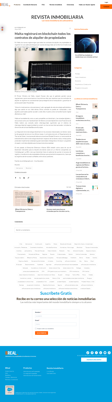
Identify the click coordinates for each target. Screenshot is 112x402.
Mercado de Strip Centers (38, 261)
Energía (68, 275)
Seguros (60, 285)
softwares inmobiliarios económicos (68, 288)
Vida (80, 261)
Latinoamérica (28, 251)
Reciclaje (21, 285)
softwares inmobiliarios (49, 288)
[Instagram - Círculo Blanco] (109, 352)
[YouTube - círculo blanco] (105, 352)
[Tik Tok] (87, 352)
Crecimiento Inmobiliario (36, 247)
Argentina (47, 244)
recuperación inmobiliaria (33, 285)
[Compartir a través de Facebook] (15, 178)
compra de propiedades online (31, 271)
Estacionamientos (29, 264)
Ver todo (68, 187)
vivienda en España (85, 288)
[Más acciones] (70, 28)
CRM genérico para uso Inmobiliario (56, 271)
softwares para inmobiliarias (88, 264)
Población (61, 251)
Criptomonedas (61, 254)
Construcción (38, 244)
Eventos (95, 257)
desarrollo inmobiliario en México (46, 275)
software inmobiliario (70, 261)
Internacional (19, 168)
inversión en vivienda (25, 278)
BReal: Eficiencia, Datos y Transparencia (24, 210)
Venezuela (25, 268)
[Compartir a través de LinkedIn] (24, 178)
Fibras (84, 275)
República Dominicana (49, 285)
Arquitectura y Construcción (38, 268)
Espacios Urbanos (91, 251)
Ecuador (60, 275)
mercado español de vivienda (41, 278)
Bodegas (78, 268)
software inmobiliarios (87, 285)
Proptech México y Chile (88, 281)
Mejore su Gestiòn (23, 261)
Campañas (87, 268)
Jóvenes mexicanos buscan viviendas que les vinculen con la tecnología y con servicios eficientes (57, 210)
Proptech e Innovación (21, 172)
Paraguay (89, 278)
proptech (52, 281)
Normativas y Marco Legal (67, 247)
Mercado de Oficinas (34, 254)
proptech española (74, 281)
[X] (96, 352)
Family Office (76, 275)
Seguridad (48, 264)
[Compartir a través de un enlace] (28, 178)
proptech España (61, 281)
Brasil (92, 261)
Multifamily (73, 257)
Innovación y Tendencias (20, 247)
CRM (43, 271)
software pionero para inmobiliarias (31, 288)
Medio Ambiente (52, 251)
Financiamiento (22, 254)
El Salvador (19, 264)
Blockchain (28, 168)
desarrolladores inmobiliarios (27, 275)
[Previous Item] (77, 43)
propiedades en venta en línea (25, 281)
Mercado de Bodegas (62, 257)
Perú (68, 251)
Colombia (18, 251)
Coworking (59, 261)
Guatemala (40, 264)
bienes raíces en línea (54, 268)
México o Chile (56, 278)
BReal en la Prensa (32, 257)
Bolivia (81, 257)
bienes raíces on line (68, 268)
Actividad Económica (51, 247)
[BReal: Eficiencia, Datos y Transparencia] (27, 198)
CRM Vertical (85, 271)
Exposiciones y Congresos (46, 257)
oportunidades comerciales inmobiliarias (73, 278)
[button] (43, 4)
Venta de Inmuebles (78, 251)
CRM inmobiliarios (74, 271)
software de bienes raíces (71, 285)
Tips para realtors (19, 257)
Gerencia (92, 254)
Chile (20, 244)
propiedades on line (41, 281)
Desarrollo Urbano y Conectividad (83, 244)
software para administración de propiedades (66, 264)
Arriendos (50, 261)
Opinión (71, 254)
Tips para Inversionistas (91, 247)
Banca (86, 261)
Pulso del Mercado (40, 251)
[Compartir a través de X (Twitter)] (20, 178)
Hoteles (91, 275)
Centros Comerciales (81, 254)
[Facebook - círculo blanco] (92, 352)
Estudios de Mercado (65, 244)
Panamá (52, 254)
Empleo (88, 257)
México (55, 244)
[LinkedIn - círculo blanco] (100, 352)
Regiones (44, 254)
